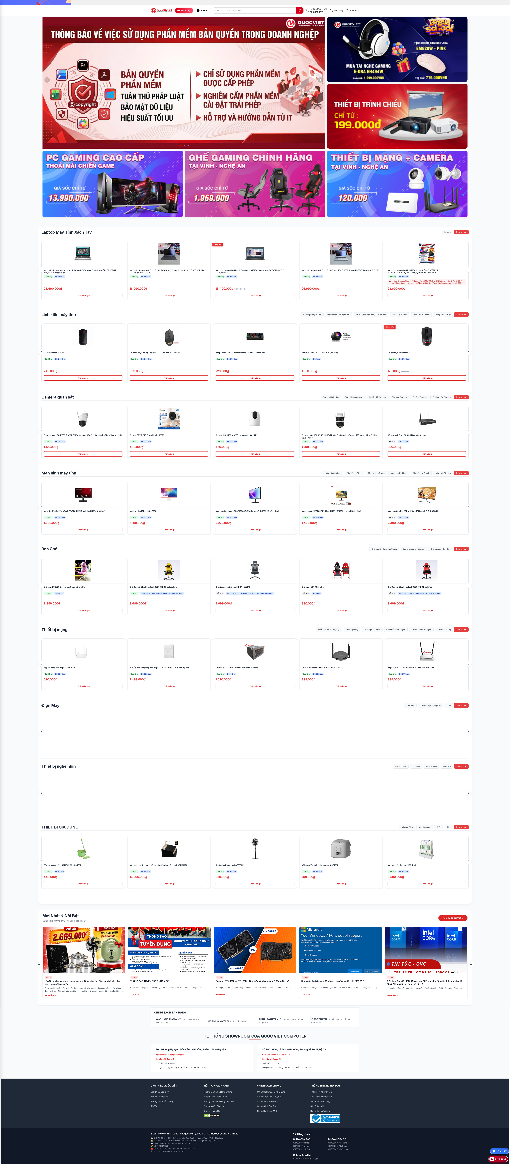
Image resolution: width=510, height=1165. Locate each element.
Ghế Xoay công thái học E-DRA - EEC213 (233, 587)
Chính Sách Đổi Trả (266, 1106)
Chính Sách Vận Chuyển (269, 1096)
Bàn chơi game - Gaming (413, 549)
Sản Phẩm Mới (317, 1106)
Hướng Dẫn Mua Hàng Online (218, 1092)
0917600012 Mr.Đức (301, 1149)
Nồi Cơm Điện (407, 827)
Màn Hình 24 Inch (333, 473)
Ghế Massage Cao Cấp (441, 549)
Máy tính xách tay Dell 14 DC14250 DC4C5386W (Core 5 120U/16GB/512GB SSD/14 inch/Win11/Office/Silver (80, 271)
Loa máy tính (400, 766)
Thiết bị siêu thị (444, 629)
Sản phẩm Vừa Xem (320, 1111)
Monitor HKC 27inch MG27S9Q (143, 511)
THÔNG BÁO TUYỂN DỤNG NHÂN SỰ (149, 981)
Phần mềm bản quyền (395, 629)
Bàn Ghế (49, 548)
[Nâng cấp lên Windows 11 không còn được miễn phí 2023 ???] (340, 950)
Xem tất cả (461, 232)
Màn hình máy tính (58, 473)
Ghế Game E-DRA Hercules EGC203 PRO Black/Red (410, 587)
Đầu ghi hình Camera (354, 397)
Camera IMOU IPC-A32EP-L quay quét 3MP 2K (236, 435)
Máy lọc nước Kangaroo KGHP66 (402, 865)
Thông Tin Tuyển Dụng (162, 1101)
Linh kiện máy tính (58, 314)
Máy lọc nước (424, 827)
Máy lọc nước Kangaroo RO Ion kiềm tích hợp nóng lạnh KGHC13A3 (158, 865)
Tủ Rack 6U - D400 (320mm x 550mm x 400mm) (237, 667)
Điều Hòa (410, 705)
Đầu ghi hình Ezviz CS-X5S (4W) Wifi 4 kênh (407, 435)
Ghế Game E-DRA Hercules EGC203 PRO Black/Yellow (153, 587)
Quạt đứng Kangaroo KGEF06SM (230, 865)
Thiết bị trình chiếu (372, 629)
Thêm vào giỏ (84, 295)
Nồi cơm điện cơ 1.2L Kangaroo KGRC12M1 (320, 865)
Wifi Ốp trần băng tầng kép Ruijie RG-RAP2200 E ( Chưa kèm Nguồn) (159, 667)
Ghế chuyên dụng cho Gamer (384, 549)
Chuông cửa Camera (442, 397)
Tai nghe (416, 766)
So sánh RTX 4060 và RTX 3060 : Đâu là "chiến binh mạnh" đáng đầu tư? (252, 981)
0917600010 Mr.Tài (301, 1143)
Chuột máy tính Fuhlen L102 (399, 353)
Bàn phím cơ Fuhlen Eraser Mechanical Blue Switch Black (240, 353)
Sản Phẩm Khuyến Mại (321, 1096)
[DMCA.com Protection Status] (228, 1115)
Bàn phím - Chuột (443, 315)
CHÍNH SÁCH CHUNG (269, 1085)
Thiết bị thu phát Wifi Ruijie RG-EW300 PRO (321, 667)
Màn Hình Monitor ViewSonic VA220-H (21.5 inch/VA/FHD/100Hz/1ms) (74, 511)
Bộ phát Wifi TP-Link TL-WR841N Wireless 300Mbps (411, 667)
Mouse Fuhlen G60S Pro (54, 353)
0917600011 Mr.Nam (302, 1146)
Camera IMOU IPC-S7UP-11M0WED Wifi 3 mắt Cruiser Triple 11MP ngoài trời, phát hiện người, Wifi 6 (339, 436)
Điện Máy (50, 705)
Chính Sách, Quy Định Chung (271, 1092)
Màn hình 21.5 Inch (399, 473)
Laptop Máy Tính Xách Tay (66, 232)
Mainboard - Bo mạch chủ (338, 315)
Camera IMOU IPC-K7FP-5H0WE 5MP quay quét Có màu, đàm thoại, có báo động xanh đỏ (83, 435)
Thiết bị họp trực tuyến (421, 629)
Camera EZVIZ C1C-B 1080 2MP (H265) (147, 435)
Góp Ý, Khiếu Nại (212, 1111)
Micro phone (431, 766)
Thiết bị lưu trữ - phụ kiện (329, 629)
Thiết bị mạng (54, 629)
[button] (179, 145)
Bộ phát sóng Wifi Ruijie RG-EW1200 (59, 667)
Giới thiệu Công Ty (160, 1092)
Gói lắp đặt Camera (377, 397)
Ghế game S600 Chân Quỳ (313, 587)
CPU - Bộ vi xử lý (399, 315)
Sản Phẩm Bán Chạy (320, 1101)
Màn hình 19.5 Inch (376, 473)
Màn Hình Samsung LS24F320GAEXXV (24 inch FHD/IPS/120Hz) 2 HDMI (247, 511)
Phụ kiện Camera (399, 397)
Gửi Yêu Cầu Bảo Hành (215, 1106)
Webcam (447, 766)
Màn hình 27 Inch (354, 473)
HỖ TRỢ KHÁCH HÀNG (217, 1085)
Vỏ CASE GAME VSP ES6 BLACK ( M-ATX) (320, 353)
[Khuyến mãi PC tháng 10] (183, 83)
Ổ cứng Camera (420, 397)
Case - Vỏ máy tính (421, 315)
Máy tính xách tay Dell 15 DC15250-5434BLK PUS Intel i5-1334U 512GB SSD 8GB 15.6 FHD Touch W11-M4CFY (167, 271)
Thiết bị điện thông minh (430, 705)
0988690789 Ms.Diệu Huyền (305, 1159)
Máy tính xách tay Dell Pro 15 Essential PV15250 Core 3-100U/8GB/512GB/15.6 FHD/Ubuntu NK (250, 271)
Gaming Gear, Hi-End (312, 315)
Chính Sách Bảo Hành (267, 1101)
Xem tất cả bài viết (453, 918)
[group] (255, 2)
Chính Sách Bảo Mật (267, 1111)
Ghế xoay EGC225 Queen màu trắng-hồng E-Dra (64, 587)
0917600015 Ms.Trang (337, 1143)
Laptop (447, 232)
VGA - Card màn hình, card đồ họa (371, 315)
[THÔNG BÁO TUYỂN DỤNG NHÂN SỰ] (169, 950)
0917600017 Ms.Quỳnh (338, 1149)
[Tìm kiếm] (299, 10)
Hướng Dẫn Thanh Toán (215, 1096)
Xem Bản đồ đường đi (165, 1059)
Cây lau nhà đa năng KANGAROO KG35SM (62, 865)
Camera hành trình (331, 397)
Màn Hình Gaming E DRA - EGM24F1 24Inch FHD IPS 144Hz (413, 511)
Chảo (439, 827)
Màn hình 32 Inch (443, 473)
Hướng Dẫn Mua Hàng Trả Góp (219, 1101)
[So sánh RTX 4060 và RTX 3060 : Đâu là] (255, 950)
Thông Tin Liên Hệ (160, 1096)
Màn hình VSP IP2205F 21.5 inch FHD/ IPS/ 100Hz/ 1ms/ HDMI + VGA (331, 511)
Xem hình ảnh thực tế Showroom (170, 1055)
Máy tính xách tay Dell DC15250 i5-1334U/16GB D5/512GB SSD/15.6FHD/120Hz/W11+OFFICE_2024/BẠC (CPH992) (413, 271)
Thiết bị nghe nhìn (58, 766)
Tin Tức (154, 1106)
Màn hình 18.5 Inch (421, 473)
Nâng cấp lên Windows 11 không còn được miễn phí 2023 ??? (332, 981)
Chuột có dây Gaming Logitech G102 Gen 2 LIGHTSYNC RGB (156, 353)
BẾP (449, 827)
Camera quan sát (57, 397)
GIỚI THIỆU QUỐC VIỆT (164, 1085)
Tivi (449, 705)
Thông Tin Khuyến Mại (321, 1092)
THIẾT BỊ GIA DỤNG (59, 827)
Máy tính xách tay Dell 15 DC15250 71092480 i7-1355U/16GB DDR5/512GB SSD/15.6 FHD (340, 270)
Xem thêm (50, 995)
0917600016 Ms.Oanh (337, 1146)
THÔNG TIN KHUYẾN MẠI (325, 1085)
